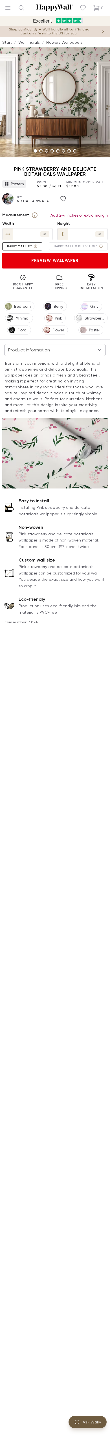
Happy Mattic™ (19, 246)
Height (63, 223)
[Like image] (63, 198)
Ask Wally (92, 1422)
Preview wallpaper (55, 260)
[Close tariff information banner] (103, 31)
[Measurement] (34, 215)
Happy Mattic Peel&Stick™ (75, 246)
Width (8, 223)
